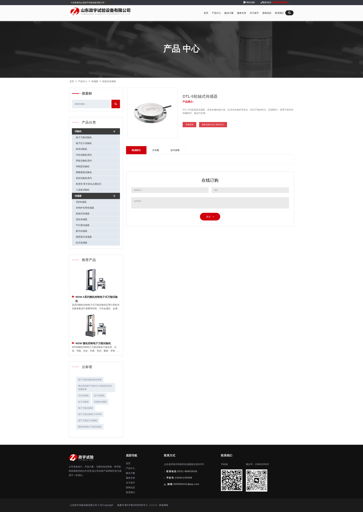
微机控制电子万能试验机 (90, 426)
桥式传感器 (81, 231)
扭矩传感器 (81, 219)
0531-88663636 (181, 471)
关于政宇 (254, 13)
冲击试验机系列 (84, 155)
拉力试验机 (83, 401)
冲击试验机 (83, 395)
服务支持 (241, 13)
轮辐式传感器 (109, 81)
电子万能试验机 (84, 137)
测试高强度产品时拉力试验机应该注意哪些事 (95, 387)
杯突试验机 (81, 149)
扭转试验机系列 (84, 178)
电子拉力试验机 (84, 143)
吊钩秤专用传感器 (85, 208)
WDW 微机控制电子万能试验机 (93, 343)
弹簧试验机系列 (84, 160)
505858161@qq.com (183, 484)
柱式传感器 (81, 242)
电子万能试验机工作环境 (90, 414)
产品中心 (216, 13)
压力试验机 (99, 395)
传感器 (94, 81)
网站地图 (250, 2)
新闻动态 (266, 13)
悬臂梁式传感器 (84, 237)
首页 (206, 13)
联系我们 (279, 13)
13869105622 (279, 2)
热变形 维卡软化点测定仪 (88, 184)
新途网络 (163, 505)
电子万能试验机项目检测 (90, 379)
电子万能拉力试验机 (87, 420)
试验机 (78, 131)
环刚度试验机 (82, 166)
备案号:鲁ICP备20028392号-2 (132, 505)
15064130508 (179, 478)
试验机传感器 (100, 401)
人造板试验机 (82, 190)
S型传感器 (81, 202)
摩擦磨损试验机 (84, 172)
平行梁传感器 (82, 225)
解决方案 (229, 13)
